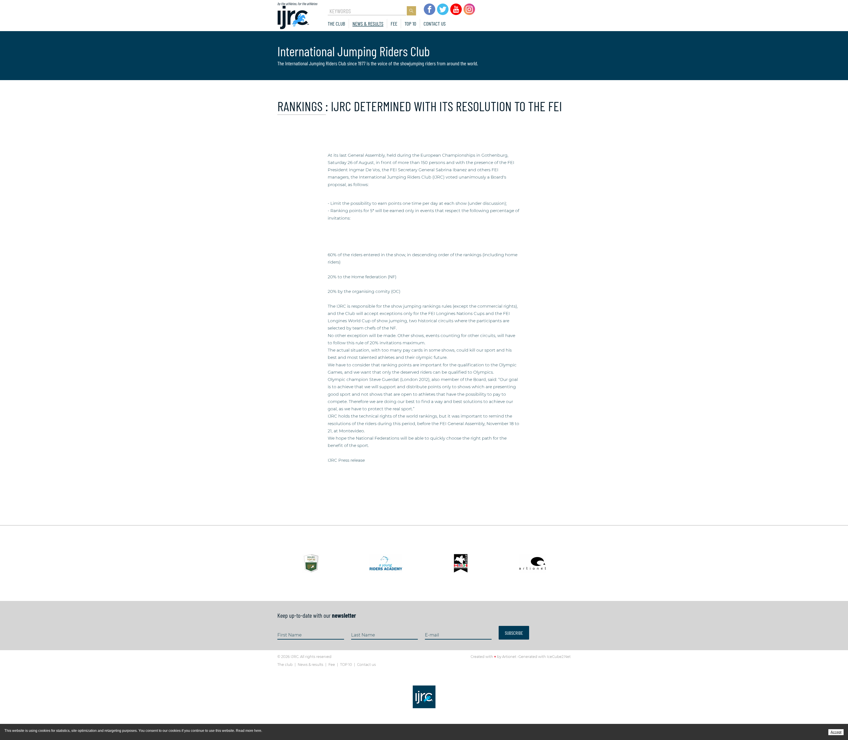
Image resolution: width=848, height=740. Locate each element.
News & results (367, 23)
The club (336, 23)
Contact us (435, 23)
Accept (836, 732)
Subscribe (514, 633)
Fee (394, 23)
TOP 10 (410, 23)
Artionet (509, 657)
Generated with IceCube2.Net (545, 657)
